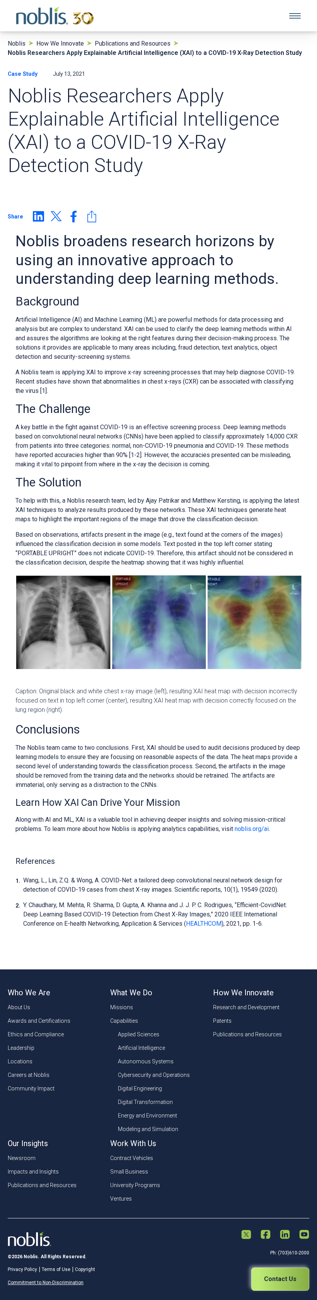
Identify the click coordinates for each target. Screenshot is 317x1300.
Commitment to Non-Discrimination (46, 1282)
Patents (222, 1021)
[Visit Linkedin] (285, 1235)
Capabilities (124, 1021)
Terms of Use (56, 1269)
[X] (56, 216)
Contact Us (280, 1279)
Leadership (21, 1048)
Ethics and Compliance (36, 1034)
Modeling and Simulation (148, 1129)
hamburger (295, 16)
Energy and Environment (147, 1115)
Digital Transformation (145, 1102)
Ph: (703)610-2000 (289, 1253)
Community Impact (31, 1088)
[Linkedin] (38, 216)
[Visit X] (246, 1235)
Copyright (85, 1269)
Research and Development (246, 1007)
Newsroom (22, 1158)
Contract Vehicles (131, 1158)
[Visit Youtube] (304, 1235)
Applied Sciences (138, 1034)
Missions (121, 1007)
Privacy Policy (22, 1269)
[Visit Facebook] (266, 1235)
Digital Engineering (140, 1088)
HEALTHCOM (204, 923)
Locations (20, 1061)
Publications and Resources (247, 1034)
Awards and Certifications (39, 1021)
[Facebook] (74, 216)
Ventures (121, 1199)
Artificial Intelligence (141, 1048)
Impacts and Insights (33, 1172)
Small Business (129, 1172)
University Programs (135, 1185)
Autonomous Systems (146, 1061)
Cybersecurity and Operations (154, 1075)
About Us (19, 1007)
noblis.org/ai (252, 829)
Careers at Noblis (28, 1075)
